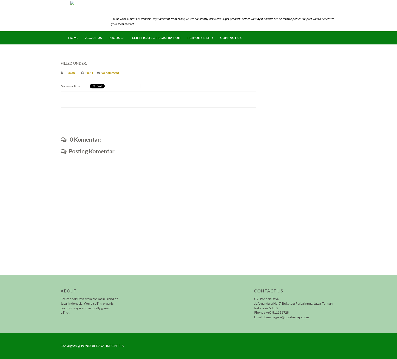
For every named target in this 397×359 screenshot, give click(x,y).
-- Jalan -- (71, 73)
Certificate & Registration (156, 38)
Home (73, 38)
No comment (110, 73)
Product (117, 38)
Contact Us (230, 38)
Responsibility (200, 38)
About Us (93, 38)
